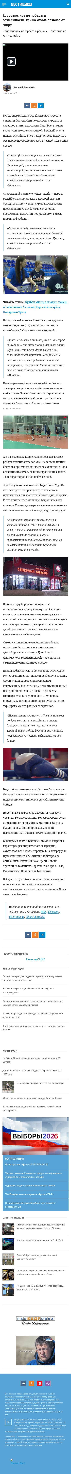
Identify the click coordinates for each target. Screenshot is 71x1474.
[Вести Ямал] (24, 4)
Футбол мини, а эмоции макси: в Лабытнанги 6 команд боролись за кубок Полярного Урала (35, 307)
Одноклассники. (35, 916)
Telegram (53, 911)
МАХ (43, 911)
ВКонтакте (16, 916)
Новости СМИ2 (35, 959)
